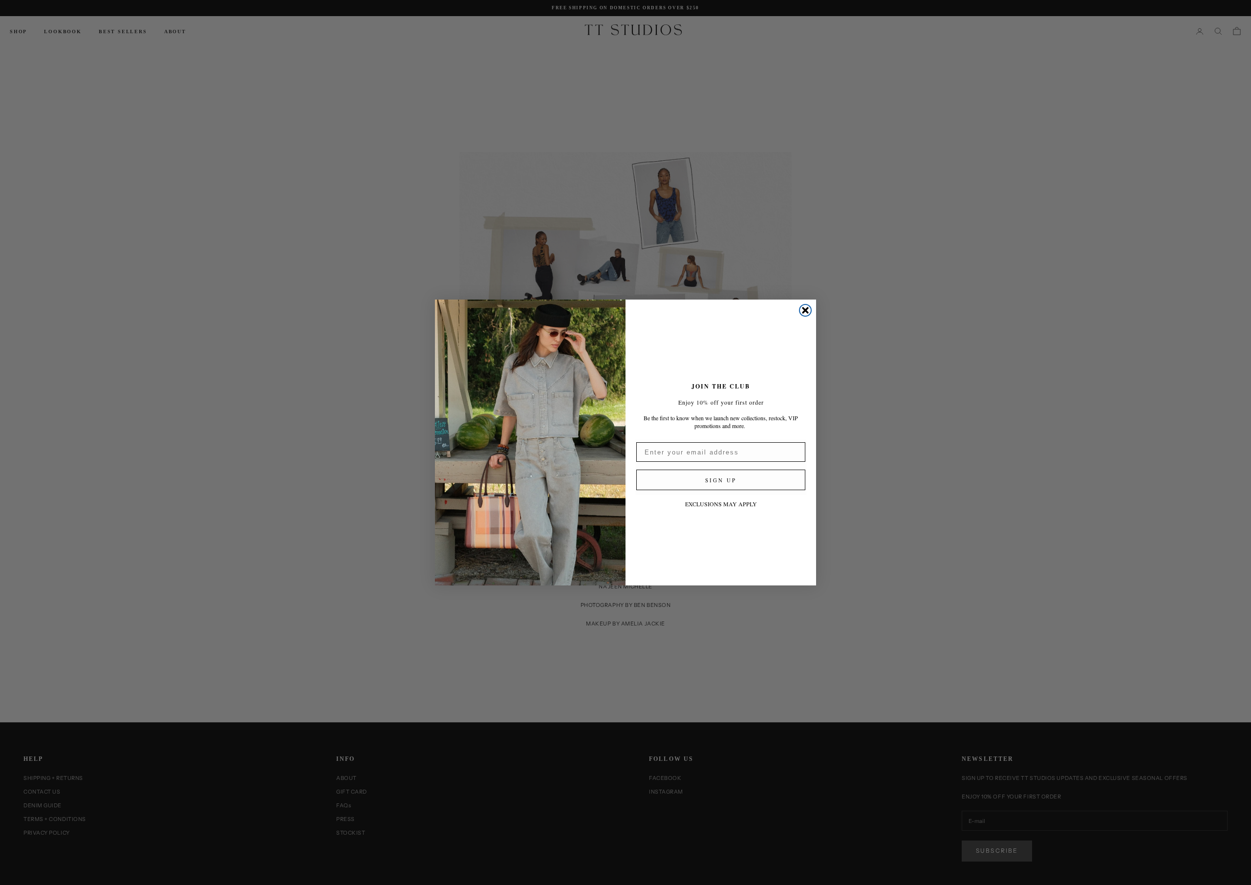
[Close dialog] (805, 310)
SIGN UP (720, 480)
